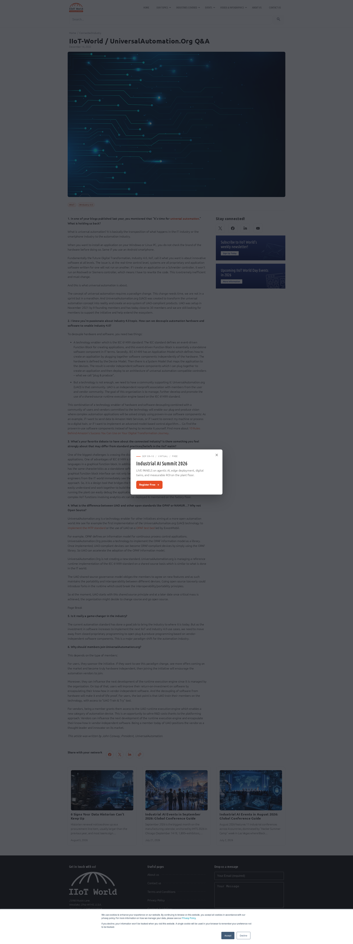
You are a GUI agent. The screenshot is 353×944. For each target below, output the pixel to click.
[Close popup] (216, 454)
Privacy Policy (189, 918)
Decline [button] (243, 935)
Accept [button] (227, 935)
